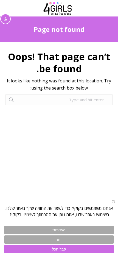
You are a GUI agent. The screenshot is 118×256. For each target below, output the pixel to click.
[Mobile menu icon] (107, 8)
